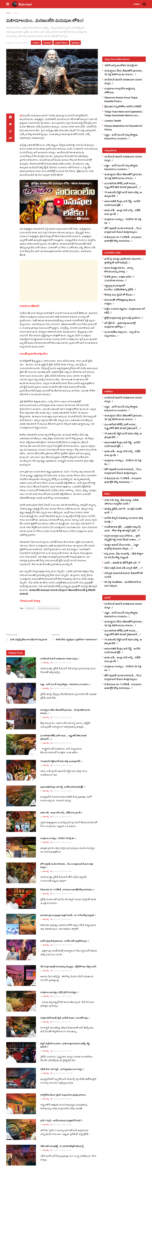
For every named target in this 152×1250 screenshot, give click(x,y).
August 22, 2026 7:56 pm (61, 1098)
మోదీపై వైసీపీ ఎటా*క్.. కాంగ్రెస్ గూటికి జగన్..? (123, 510)
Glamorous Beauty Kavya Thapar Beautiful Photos (121, 99)
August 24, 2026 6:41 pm (61, 1021)
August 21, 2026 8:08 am (62, 1201)
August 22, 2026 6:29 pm (61, 1124)
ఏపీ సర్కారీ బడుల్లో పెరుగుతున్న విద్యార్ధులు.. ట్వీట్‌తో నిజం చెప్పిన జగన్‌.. (68, 966)
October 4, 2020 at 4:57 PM (17, 43)
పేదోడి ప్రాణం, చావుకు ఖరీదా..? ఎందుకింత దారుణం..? (119, 278)
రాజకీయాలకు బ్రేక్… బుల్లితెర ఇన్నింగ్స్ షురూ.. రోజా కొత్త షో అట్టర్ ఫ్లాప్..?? (122, 528)
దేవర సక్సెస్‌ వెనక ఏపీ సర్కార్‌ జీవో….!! (123, 567)
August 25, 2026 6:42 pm (61, 919)
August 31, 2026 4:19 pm (61, 662)
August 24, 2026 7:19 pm (61, 996)
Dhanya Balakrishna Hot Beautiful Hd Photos (123, 127)
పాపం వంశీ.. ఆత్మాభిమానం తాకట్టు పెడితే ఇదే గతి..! (61, 1197)
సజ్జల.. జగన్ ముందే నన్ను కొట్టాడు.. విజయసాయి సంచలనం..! (65, 684)
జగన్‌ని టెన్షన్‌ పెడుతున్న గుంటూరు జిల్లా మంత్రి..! (123, 519)
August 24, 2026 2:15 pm (61, 1050)
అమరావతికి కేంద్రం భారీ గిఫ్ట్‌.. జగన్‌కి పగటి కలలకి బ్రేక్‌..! (62, 787)
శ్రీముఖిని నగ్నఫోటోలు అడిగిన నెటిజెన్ (122, 106)
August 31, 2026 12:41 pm (62, 717)
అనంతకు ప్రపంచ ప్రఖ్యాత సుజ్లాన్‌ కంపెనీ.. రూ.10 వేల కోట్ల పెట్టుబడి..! (68, 915)
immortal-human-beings (48, 608)
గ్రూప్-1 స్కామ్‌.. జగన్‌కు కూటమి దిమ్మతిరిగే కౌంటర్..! (61, 1120)
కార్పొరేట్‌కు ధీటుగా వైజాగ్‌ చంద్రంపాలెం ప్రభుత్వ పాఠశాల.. (63, 1095)
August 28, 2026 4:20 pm (61, 743)
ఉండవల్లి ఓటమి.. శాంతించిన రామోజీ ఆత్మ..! (58, 1223)
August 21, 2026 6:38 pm (61, 1175)
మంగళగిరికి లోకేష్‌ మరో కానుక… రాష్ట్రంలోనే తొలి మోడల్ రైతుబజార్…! (63, 737)
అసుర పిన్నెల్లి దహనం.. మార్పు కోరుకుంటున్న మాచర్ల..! (118, 269)
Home (8, 12)
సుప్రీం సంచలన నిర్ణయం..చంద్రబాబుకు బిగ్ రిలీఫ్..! (124, 310)
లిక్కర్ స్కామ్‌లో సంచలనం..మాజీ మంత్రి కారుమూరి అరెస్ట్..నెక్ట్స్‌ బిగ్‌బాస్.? (65, 1045)
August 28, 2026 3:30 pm (61, 765)
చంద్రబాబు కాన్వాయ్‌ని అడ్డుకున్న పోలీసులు (119, 90)
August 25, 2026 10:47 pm (62, 893)
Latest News (61, 42)
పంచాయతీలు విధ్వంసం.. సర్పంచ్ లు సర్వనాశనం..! (122, 333)
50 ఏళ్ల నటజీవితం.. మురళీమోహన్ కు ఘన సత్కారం (122, 583)
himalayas (30, 608)
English (137, 4)
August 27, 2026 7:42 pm (61, 790)
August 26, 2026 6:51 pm (61, 816)
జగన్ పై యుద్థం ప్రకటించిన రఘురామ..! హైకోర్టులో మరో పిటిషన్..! (123, 260)
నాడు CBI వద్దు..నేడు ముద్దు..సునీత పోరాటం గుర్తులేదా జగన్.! (121, 501)
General (47, 42)
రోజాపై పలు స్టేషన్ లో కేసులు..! (119, 294)
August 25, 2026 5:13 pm (61, 944)
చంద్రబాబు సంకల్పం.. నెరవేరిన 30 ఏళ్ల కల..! (58, 838)
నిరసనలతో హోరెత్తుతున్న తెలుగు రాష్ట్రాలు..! (120, 301)
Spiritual (75, 42)
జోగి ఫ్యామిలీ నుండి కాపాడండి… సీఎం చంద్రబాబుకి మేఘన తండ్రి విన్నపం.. (66, 865)
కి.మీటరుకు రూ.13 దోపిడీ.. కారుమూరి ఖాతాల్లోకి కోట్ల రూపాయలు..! (67, 889)
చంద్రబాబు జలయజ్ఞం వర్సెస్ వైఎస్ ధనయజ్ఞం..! (59, 992)
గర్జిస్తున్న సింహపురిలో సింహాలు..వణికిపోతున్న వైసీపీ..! (120, 287)
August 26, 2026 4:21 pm (61, 871)
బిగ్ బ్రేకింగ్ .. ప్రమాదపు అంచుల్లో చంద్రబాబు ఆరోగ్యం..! (120, 324)
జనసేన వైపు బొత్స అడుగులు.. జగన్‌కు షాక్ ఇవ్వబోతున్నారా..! (64, 941)
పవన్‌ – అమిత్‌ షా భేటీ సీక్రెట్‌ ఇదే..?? (122, 562)
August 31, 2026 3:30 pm (61, 688)
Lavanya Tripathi (112, 120)
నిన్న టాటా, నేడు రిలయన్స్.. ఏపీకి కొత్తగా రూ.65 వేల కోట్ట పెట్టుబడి (123, 555)
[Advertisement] (60, 105)
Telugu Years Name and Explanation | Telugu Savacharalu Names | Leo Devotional (123, 115)
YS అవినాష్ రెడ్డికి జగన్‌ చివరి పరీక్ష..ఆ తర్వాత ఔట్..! (61, 761)
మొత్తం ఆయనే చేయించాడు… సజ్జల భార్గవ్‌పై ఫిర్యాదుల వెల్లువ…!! (121, 546)
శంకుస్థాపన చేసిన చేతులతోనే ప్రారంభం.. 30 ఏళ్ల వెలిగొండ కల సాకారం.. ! (65, 711)
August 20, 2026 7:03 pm (61, 1227)
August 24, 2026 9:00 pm (61, 970)
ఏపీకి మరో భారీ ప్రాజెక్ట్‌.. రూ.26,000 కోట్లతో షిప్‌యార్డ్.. (62, 1146)
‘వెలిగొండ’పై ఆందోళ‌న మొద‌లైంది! (121, 65)
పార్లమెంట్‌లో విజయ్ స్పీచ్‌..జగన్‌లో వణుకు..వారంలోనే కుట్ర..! (65, 1018)
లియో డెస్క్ (46, 662)
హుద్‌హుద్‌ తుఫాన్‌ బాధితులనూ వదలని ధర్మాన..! (59, 658)
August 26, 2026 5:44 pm (61, 842)
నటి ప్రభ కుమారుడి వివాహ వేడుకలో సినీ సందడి (123, 574)
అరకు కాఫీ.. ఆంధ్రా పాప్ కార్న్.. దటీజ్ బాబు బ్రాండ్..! (61, 812)
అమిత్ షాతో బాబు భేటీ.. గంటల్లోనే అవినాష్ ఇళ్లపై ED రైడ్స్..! (64, 1172)
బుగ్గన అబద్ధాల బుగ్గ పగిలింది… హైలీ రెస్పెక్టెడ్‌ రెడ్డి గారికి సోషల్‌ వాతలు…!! (122, 537)
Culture (16, 12)
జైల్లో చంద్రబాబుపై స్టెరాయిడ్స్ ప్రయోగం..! (123, 317)
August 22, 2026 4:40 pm (61, 1150)
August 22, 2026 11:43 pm (62, 1073)
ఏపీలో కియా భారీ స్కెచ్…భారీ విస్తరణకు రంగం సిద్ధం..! (62, 1069)
